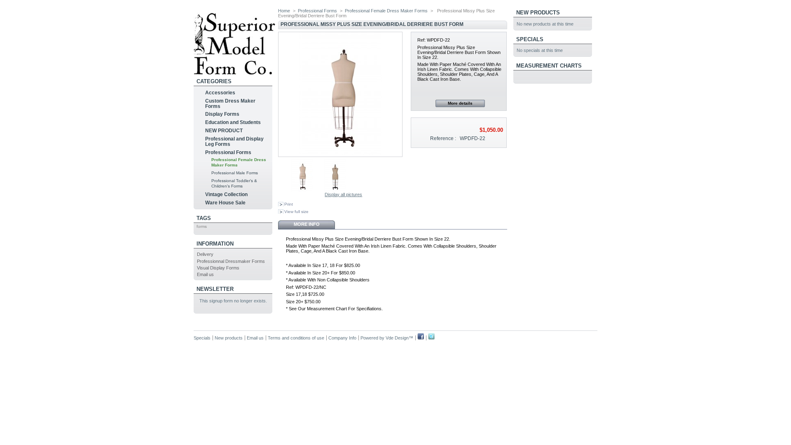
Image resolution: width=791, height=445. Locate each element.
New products (538, 12)
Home (284, 10)
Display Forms (222, 114)
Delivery (205, 254)
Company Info (342, 337)
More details (460, 103)
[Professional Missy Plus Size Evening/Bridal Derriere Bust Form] (302, 190)
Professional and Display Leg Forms (234, 141)
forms (202, 226)
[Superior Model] (234, 71)
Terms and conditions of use (296, 337)
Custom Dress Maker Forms (230, 103)
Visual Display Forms (218, 267)
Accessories (220, 93)
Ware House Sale (225, 203)
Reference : (443, 138)
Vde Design (397, 337)
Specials (529, 39)
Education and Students (233, 122)
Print (288, 204)
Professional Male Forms (234, 173)
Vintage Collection (226, 194)
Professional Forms (228, 152)
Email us (205, 274)
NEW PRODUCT (224, 131)
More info (307, 224)
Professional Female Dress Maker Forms (386, 10)
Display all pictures (343, 194)
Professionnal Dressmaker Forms (231, 261)
